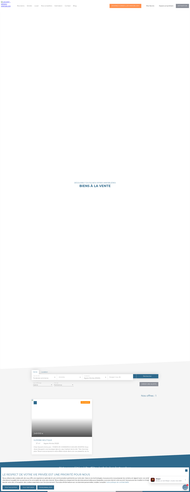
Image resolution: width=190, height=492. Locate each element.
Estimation (58, 6)
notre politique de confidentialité (117, 482)
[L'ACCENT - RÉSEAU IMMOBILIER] (7, 6)
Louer (36, 6)
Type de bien (36, 375)
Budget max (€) (115, 377)
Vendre (29, 6)
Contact (68, 6)
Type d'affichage (37, 383)
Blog (74, 6)
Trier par (56, 383)
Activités (62, 377)
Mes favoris (150, 6)
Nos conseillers (46, 6)
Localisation (87, 375)
